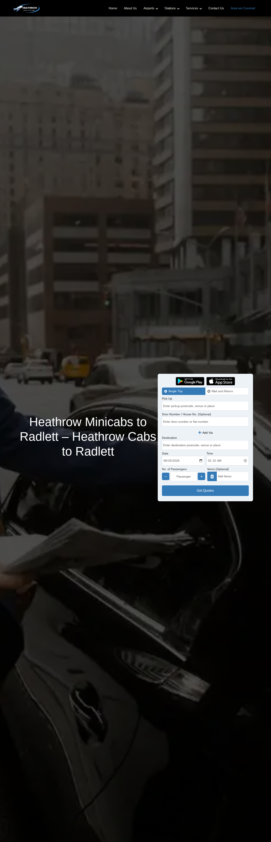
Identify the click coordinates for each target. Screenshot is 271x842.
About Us (130, 8)
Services (192, 8)
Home (113, 8)
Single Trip (175, 391)
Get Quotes (205, 490)
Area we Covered (243, 8)
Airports (149, 8)
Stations (170, 8)
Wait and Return (222, 391)
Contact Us (216, 8)
